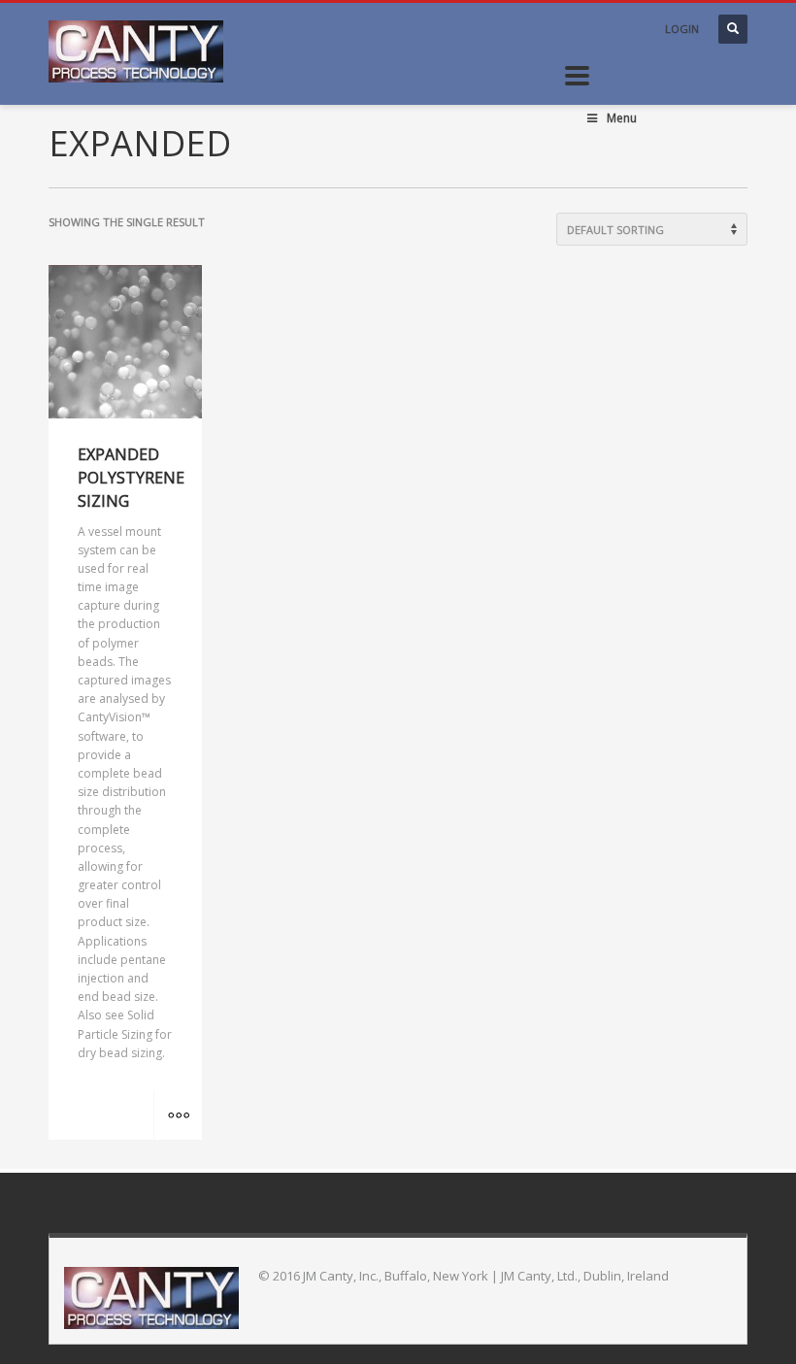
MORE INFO (177, 1115)
